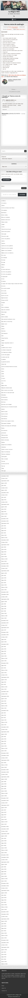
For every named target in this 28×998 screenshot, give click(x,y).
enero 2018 (3, 618)
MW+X (23, 29)
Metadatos (9, 29)
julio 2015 (3, 646)
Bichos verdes (4, 215)
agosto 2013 (4, 679)
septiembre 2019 (5, 570)
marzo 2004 (4, 904)
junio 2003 (3, 926)
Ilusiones (3, 331)
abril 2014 (3, 668)
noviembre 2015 (4, 644)
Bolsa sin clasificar (5, 217)
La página (3, 359)
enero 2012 (3, 708)
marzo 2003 (4, 933)
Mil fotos (3, 402)
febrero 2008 (4, 793)
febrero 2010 (4, 748)
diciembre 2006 (5, 826)
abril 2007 (3, 817)
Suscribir (22, 194)
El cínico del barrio (5, 269)
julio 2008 (3, 781)
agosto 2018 (4, 601)
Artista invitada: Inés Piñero (7, 208)
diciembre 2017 (4, 620)
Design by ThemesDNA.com (14, 996)
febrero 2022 (4, 514)
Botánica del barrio (5, 219)
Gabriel (3, 314)
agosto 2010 (4, 734)
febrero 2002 (4, 964)
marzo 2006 (4, 848)
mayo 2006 (3, 843)
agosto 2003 (4, 921)
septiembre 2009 (5, 760)
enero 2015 (3, 660)
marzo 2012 (3, 703)
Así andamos (4, 210)
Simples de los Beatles (6, 444)
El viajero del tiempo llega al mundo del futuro (12, 283)
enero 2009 (4, 767)
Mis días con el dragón (6, 404)
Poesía (2, 428)
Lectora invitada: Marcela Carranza (9, 366)
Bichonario (3, 212)
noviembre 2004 (5, 885)
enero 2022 (4, 516)
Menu (15, 19)
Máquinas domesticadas (6, 388)
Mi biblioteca (4, 397)
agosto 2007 (4, 807)
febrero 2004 (4, 907)
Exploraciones (4, 298)
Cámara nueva (4, 222)
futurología (3, 312)
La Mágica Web (14, 12)
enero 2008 (4, 795)
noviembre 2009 (5, 755)
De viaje (3, 262)
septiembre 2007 (5, 805)
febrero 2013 (4, 687)
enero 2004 (4, 909)
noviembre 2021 (4, 521)
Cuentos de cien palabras (7, 245)
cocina (2, 226)
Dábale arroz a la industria (7, 253)
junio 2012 (3, 701)
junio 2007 (3, 812)
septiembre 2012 (5, 696)
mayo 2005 (3, 871)
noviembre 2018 (4, 594)
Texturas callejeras (5, 454)
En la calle (3, 290)
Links (2, 373)
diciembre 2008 (4, 769)
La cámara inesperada (6, 350)
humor (2, 326)
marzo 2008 (4, 791)
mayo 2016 (3, 639)
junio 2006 (3, 840)
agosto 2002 (4, 949)
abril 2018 (3, 611)
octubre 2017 (4, 625)
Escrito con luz (4, 295)
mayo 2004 (3, 900)
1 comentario (15, 27)
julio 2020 (3, 547)
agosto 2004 (4, 893)
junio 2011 (3, 715)
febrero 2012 (4, 705)
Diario (2, 267)
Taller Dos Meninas (5, 452)
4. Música (3, 200)
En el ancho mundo (5, 288)
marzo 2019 (4, 585)
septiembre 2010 (5, 731)
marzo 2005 (4, 876)
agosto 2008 (4, 779)
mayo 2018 (3, 608)
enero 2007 (4, 824)
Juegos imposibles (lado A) (7, 343)
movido (3, 409)
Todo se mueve (4, 459)
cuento (3, 241)
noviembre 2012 (4, 691)
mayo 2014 (3, 665)
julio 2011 (3, 713)
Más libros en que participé (7, 392)
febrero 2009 (4, 765)
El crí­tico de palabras (6, 272)
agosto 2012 (4, 698)
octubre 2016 (4, 637)
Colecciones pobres (5, 231)
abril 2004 (3, 902)
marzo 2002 (4, 961)
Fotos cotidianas (5, 307)
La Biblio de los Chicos (6, 347)
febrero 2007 (4, 821)
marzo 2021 (3, 535)
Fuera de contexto (5, 309)
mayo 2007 (3, 814)
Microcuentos (4, 399)
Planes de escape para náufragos (8, 425)
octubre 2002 (4, 945)
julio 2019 (3, 575)
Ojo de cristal (4, 414)
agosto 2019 (4, 573)
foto (2, 305)
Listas (2, 376)
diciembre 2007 (4, 798)
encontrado (4, 293)
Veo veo (3, 466)
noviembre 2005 (5, 857)
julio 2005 (3, 867)
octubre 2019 (4, 568)
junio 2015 (3, 649)
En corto (3, 286)
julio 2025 (3, 485)
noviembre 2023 (5, 492)
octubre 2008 (4, 774)
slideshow (3, 447)
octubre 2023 (4, 495)
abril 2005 (3, 874)
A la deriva (3, 203)
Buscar (2, 186)
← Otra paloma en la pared (14, 91)
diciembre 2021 (4, 518)
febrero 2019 (4, 587)
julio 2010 (3, 736)
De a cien (3, 255)
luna (2, 383)
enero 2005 (4, 881)
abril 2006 (3, 845)
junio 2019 (3, 578)
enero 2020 (4, 561)
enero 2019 (3, 589)
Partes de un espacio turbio (7, 421)
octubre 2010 (4, 729)
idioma (2, 328)
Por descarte (4, 430)
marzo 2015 (3, 656)
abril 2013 (3, 684)
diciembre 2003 (4, 911)
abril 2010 (3, 743)
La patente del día (5, 362)
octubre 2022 (4, 502)
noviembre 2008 (5, 772)
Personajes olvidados (6, 423)
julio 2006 (3, 838)
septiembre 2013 (5, 677)
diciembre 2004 (5, 883)
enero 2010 (3, 750)
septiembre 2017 (5, 627)
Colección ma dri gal (6, 229)
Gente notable (4, 316)
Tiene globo (4, 456)
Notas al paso (4, 411)
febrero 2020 (4, 559)
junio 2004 (3, 897)
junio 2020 (3, 549)
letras (2, 369)
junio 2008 (3, 784)
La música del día (5, 357)
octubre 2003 (4, 916)
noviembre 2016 (5, 634)
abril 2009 (3, 762)
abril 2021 (3, 533)
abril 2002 (3, 959)
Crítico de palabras (5, 238)
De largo (3, 260)
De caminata (4, 257)
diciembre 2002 (4, 940)
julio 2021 (3, 525)
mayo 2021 (3, 530)
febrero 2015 (4, 658)
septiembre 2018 (5, 599)
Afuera (2, 205)
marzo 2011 (3, 720)
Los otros (3, 380)
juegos (2, 340)
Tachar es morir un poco (7, 449)
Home (3, 985)
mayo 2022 (3, 511)
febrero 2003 (4, 935)
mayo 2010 (3, 741)
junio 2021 (3, 528)
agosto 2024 (4, 490)
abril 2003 (3, 930)
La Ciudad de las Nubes (6, 352)
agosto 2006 (4, 836)
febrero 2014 (4, 670)
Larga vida (3, 364)
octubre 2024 (4, 488)
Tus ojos (3, 461)
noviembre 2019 (5, 566)
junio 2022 (3, 509)
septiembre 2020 (5, 544)
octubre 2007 (4, 803)
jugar (2, 345)
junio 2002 (3, 954)
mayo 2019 (3, 580)
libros (2, 371)
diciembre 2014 (4, 663)
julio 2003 (3, 923)
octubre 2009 (4, 758)
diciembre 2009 (5, 753)
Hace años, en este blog (6, 321)
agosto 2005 (4, 864)
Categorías (3, 156)
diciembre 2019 (4, 563)
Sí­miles (3, 442)
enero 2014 (3, 672)
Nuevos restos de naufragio (14, 24)
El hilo (2, 279)
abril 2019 (3, 582)
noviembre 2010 (5, 727)
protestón (3, 433)
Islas (2, 335)
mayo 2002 (3, 957)
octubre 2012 (4, 694)
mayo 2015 (3, 651)
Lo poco (3, 378)
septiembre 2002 (5, 947)
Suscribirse (6, 179)
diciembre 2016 (4, 632)
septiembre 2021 (5, 523)
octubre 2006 (4, 831)
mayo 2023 (3, 499)
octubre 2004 (4, 888)
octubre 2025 (4, 478)
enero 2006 (4, 852)
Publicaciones (4, 435)
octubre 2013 (4, 675)
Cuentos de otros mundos (7, 248)
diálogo (3, 264)
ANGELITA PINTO (14, 113)
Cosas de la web (4, 236)
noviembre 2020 (5, 540)
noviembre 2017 (4, 623)
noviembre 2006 (5, 829)
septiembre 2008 (5, 777)
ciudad (2, 224)
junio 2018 (3, 606)
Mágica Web (19, 29)
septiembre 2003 (5, 919)
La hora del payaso (5, 354)
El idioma (3, 281)
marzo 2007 (4, 819)
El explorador (4, 276)
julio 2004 (3, 895)
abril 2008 (3, 788)
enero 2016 (3, 641)
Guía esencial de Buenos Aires (8, 319)
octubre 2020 (4, 542)
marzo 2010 (4, 746)
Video (2, 468)
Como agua (3, 234)
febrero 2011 (4, 722)
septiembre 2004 (5, 890)
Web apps (3, 470)
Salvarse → (14, 89)
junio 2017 (3, 630)
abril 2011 (3, 717)
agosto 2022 (4, 507)
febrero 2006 (4, 850)
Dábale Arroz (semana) (6, 250)
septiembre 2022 (5, 504)
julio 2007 (3, 810)
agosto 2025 (4, 483)
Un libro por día (5, 463)
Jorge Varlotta (4, 338)
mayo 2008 (3, 786)
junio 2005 (3, 869)
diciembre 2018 (4, 592)
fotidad (3, 302)
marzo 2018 (3, 613)
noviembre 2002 (5, 942)
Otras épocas (4, 416)
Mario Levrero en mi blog (7, 390)
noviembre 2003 (5, 914)
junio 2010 (3, 739)
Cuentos (3, 243)
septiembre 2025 (5, 480)
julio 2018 (3, 604)
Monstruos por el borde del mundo (9, 406)
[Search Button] (14, 16)
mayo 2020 (3, 551)
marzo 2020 (4, 556)
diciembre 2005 (4, 855)
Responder (5, 109)
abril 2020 (3, 554)
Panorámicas (4, 418)
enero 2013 (3, 689)
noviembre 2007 (5, 800)
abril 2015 (3, 653)
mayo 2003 (3, 928)
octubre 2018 (4, 597)
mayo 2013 (3, 682)
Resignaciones (4, 437)
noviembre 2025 (5, 476)
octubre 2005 (4, 859)
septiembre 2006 (5, 833)
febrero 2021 (4, 537)
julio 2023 (3, 497)
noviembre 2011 (4, 710)
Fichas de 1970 (4, 300)
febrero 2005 (4, 878)
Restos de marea (5, 440)
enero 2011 (3, 724)
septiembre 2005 (5, 862)
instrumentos (4, 333)
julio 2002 (3, 952)
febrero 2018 (4, 615)
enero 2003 (4, 938)
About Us (4, 988)
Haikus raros (4, 324)
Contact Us (4, 990)
